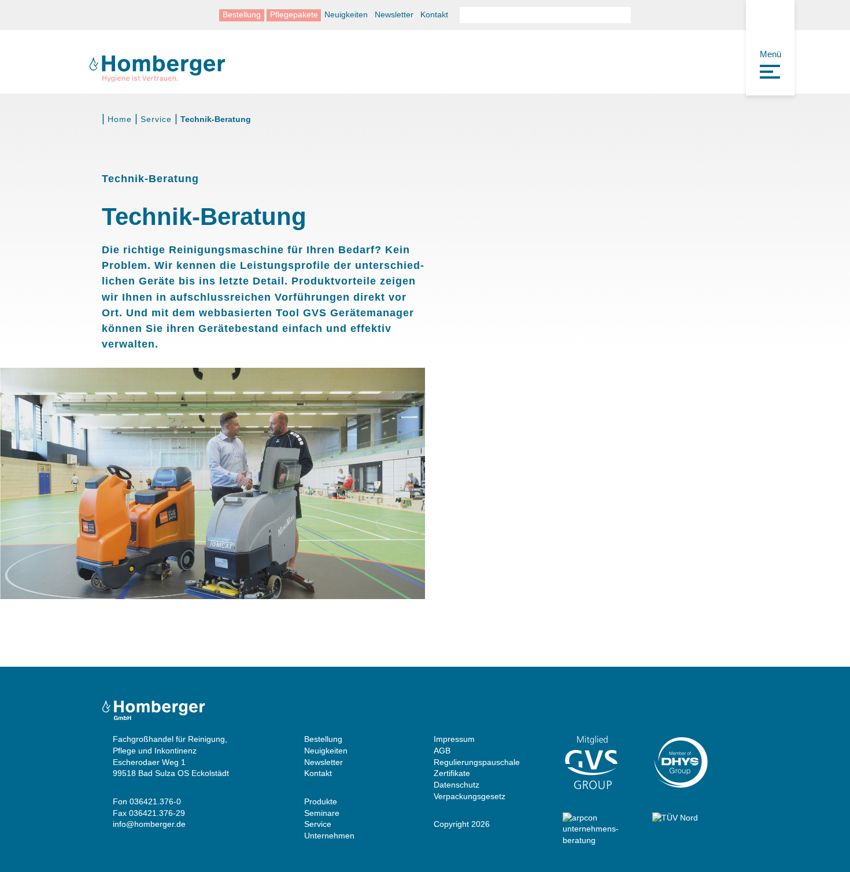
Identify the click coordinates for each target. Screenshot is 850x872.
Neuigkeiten (346, 14)
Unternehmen (329, 835)
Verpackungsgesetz (469, 796)
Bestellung (242, 14)
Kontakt (434, 14)
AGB (442, 750)
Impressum (454, 739)
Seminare (321, 813)
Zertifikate (452, 773)
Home (120, 119)
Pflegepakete (294, 14)
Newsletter (394, 14)
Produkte (320, 801)
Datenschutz (456, 784)
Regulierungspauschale (477, 762)
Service (156, 119)
